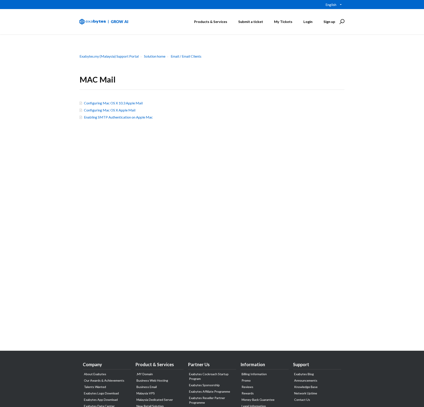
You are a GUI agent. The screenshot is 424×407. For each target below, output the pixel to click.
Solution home (154, 56)
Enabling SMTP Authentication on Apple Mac (118, 117)
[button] (341, 21)
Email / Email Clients (186, 56)
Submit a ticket (250, 21)
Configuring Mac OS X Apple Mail (109, 110)
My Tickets (283, 21)
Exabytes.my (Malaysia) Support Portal (109, 56)
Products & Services (210, 21)
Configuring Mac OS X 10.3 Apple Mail (113, 103)
